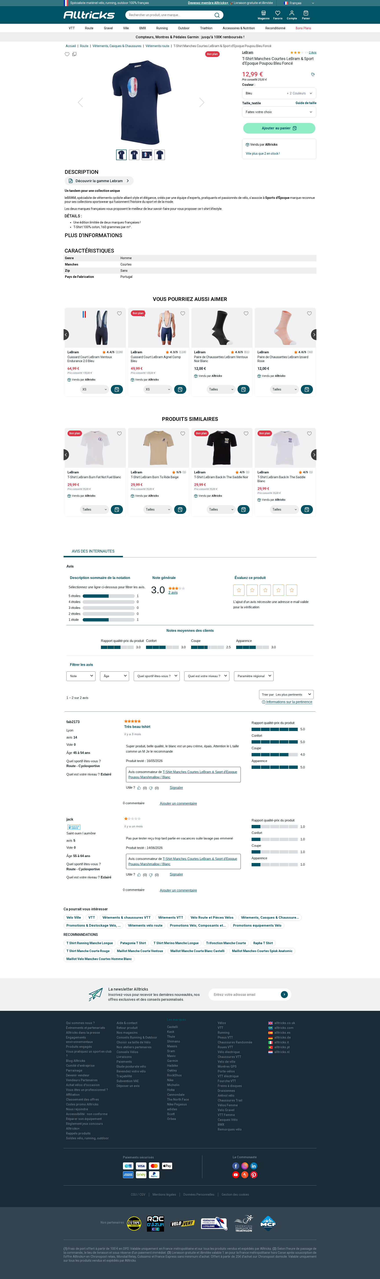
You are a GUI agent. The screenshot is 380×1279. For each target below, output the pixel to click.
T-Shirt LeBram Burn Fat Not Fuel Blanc (94, 477)
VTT (72, 28)
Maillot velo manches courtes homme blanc (99, 959)
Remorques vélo (230, 1129)
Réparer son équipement (84, 1119)
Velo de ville (226, 1061)
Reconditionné (275, 28)
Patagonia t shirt (133, 943)
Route (89, 28)
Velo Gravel (226, 1110)
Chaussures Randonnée (235, 1042)
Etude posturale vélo (131, 1066)
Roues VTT (225, 1047)
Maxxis (172, 1046)
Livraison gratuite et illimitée (230, 3)
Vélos (222, 1023)
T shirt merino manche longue (176, 943)
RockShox (174, 1075)
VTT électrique (228, 1076)
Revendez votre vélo (131, 1071)
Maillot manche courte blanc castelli (197, 951)
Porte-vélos (226, 1071)
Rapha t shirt (263, 943)
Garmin (172, 1061)
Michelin (173, 1085)
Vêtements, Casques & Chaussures (117, 46)
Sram (171, 1051)
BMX (142, 28)
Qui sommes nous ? (80, 1023)
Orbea (171, 1119)
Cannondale (176, 1094)
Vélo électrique (229, 1052)
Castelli (172, 1027)
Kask (170, 1031)
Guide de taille (306, 103)
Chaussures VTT (229, 1057)
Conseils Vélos (127, 1052)
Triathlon (206, 28)
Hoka (171, 1090)
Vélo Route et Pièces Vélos (212, 917)
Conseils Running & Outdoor (137, 1037)
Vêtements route (157, 46)
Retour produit (127, 1028)
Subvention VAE (128, 1081)
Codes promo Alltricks (82, 1104)
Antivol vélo (226, 1095)
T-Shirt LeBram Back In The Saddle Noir (221, 477)
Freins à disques (230, 1086)
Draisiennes (226, 1090)
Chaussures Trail (230, 1100)
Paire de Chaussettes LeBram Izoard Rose (283, 359)
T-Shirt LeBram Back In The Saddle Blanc (281, 479)
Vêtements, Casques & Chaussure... (270, 917)
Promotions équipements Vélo (257, 925)
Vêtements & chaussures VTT (126, 917)
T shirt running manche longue (89, 943)
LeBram (247, 52)
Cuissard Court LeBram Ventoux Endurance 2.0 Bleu (90, 359)
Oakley (172, 1070)
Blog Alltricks (75, 1061)
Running (162, 28)
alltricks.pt (282, 1047)
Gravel (108, 28)
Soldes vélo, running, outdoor (87, 1138)
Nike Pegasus (177, 1104)
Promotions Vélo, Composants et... (198, 925)
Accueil (71, 46)
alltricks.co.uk (284, 1023)
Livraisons (124, 1057)
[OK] (284, 994)
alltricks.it (281, 1042)
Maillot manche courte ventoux (140, 951)
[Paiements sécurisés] (147, 1170)
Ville (126, 28)
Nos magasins (127, 1032)
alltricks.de (282, 1037)
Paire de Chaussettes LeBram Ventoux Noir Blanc (221, 359)
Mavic (171, 1056)
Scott (171, 1114)
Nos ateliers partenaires (134, 1047)
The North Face (178, 1099)
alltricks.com (284, 1028)
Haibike (172, 1065)
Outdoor (184, 28)
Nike (170, 1080)
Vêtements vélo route (145, 925)
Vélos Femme (228, 1105)
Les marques (176, 1019)
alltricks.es (282, 1032)
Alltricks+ (73, 1128)
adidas (172, 1109)
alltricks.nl (282, 1052)
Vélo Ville (73, 917)
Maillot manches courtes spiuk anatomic (262, 951)
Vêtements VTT (170, 917)
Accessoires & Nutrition (239, 28)
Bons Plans (303, 28)
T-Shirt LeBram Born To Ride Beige (155, 477)
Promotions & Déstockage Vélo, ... (93, 925)
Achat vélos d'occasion (83, 1085)
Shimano (173, 1041)
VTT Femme (226, 1115)
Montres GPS (227, 1066)
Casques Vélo (228, 1119)
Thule (171, 1036)
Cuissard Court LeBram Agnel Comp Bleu (156, 359)
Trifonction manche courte (226, 943)
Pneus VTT (225, 1037)
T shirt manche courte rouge (88, 951)
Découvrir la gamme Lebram (99, 181)
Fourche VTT (227, 1081)
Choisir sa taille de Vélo (134, 1042)
